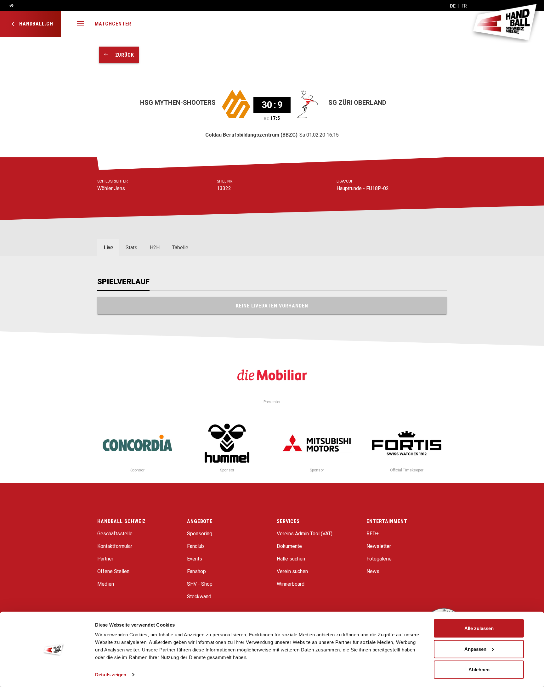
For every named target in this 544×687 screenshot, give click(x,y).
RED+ (372, 534)
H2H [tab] (155, 248)
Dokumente (289, 546)
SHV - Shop (199, 584)
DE (453, 5)
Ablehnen (479, 669)
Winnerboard (290, 584)
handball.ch (35, 24)
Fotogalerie (379, 559)
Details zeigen (110, 674)
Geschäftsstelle (115, 534)
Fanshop (196, 571)
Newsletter (378, 546)
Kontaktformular (114, 546)
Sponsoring (199, 534)
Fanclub (195, 546)
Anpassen (475, 648)
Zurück (121, 55)
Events (194, 559)
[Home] (9, 5)
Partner (105, 559)
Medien (105, 584)
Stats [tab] (131, 248)
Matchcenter (113, 24)
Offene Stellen (113, 571)
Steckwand (199, 597)
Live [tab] (108, 248)
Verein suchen (292, 571)
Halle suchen (291, 559)
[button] (80, 24)
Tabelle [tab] (180, 248)
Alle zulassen (479, 628)
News (372, 571)
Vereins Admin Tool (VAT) (304, 534)
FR (464, 5)
